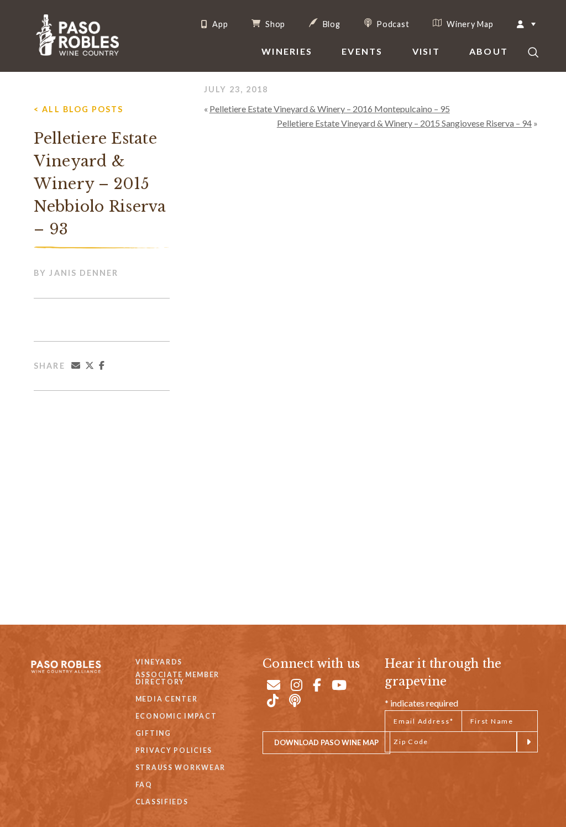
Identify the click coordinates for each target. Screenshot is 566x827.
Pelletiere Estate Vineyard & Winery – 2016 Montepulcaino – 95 (329, 108)
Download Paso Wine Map (326, 742)
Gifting (153, 733)
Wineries (286, 51)
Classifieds (161, 801)
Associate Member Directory (177, 678)
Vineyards (158, 662)
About (488, 51)
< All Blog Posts (78, 109)
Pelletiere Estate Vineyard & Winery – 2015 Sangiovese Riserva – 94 (404, 123)
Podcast (392, 23)
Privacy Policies (173, 750)
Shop (274, 23)
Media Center (166, 699)
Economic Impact (176, 716)
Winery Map (468, 23)
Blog (330, 23)
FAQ (144, 784)
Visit (426, 51)
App (219, 24)
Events (362, 51)
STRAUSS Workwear (180, 767)
